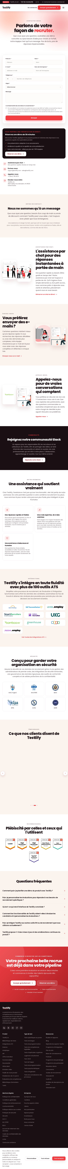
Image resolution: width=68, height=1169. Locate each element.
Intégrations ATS (7, 1044)
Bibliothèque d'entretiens (10, 1082)
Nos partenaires (29, 1109)
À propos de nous (30, 1097)
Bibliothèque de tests (9, 1041)
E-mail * (8, 67)
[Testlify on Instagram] (12, 1028)
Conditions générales (9, 1100)
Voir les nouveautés (27, 2)
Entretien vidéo (7, 1069)
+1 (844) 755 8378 (13, 176)
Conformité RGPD (8, 1106)
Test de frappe (29, 1062)
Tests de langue (29, 1041)
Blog (47, 1041)
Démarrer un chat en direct (45, 294)
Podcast (48, 1057)
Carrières (27, 1100)
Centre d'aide (28, 1125)
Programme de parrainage (54, 1060)
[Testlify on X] (8, 1028)
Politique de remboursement (11, 1103)
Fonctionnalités (7, 1060)
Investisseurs (28, 1116)
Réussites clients (51, 1066)
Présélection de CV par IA (10, 1076)
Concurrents (50, 1069)
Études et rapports (52, 1037)
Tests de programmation (32, 1044)
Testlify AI (5, 1037)
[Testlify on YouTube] (21, 1028)
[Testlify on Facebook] (17, 1028)
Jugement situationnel (31, 1056)
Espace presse (29, 1113)
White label (6, 1066)
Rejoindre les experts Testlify (55, 1044)
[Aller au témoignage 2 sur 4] (32, 805)
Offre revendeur (7, 1057)
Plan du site (49, 1050)
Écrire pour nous (29, 1119)
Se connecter (32, 8)
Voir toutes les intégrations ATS (33, 637)
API (3, 1053)
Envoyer (34, 118)
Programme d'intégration (54, 1047)
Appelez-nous (41, 416)
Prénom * (8, 58)
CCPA (4, 1139)
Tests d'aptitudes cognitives (33, 1052)
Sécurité (5, 1116)
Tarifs (4, 1085)
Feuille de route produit (9, 1073)
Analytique (5, 1050)
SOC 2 (4, 1119)
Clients (26, 1106)
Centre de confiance (9, 1142)
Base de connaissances (53, 1053)
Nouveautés (6, 1063)
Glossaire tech (50, 1087)
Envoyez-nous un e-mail (11, 356)
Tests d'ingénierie (29, 1072)
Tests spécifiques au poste (33, 1037)
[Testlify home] (6, 7)
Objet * (8, 83)
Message (8, 91)
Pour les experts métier (31, 1103)
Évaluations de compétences (11, 1079)
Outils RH (48, 1079)
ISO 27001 (5, 1122)
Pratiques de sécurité (9, 1113)
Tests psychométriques (31, 1068)
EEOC (4, 1125)
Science (4, 1047)
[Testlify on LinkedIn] (4, 1028)
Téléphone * (9, 75)
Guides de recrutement (53, 1073)
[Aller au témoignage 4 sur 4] (36, 805)
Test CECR (27, 1059)
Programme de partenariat (54, 1063)
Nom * (36, 58)
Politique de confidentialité (11, 1097)
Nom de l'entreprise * (41, 67)
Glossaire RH (50, 1076)
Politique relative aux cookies (11, 1109)
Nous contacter (29, 1122)
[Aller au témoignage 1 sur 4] (30, 805)
